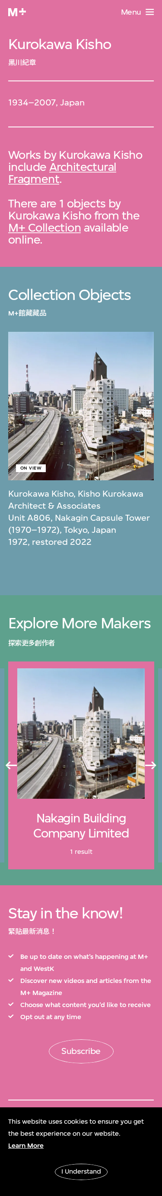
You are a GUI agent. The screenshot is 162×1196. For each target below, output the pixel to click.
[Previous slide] (11, 765)
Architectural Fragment (62, 172)
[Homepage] (17, 12)
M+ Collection (44, 227)
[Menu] (150, 12)
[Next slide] (151, 765)
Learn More (26, 1146)
